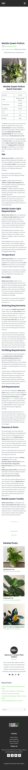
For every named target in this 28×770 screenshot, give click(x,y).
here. (8, 302)
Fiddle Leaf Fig (8, 598)
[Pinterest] (12, 755)
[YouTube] (15, 755)
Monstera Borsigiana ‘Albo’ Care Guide (12, 700)
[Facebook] (8, 755)
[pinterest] (18, 674)
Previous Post (14, 531)
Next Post (14, 535)
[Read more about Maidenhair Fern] (14, 557)
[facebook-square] (12, 674)
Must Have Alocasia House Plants (10, 693)
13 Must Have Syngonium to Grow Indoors (13, 691)
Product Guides (14, 743)
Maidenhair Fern (9, 569)
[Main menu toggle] (25, 3)
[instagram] (15, 674)
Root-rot (4, 483)
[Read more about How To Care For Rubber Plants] (14, 614)
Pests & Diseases (14, 739)
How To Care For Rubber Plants (13, 627)
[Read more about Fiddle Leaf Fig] (14, 585)
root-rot (17, 315)
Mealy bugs (11, 439)
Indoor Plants (6, 571)
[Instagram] (19, 755)
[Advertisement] (14, 21)
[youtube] (9, 674)
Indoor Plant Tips (14, 741)
